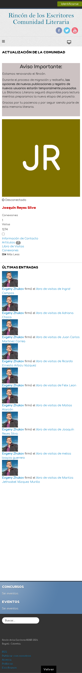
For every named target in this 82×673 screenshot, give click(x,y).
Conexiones (10, 215)
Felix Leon (69, 385)
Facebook (59, 30)
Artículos (10, 242)
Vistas (6, 224)
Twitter (67, 30)
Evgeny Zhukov (13, 288)
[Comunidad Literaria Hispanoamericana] (41, 18)
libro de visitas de (48, 288)
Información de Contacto (20, 238)
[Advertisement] (41, 531)
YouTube (75, 30)
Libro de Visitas (13, 246)
